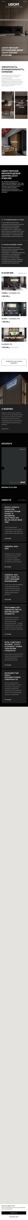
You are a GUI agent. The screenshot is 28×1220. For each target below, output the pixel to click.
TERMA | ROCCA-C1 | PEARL (21, 105)
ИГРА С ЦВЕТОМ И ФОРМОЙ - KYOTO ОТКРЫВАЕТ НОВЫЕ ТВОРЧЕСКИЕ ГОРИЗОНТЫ (13, 646)
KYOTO (8, 105)
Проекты (14, 142)
